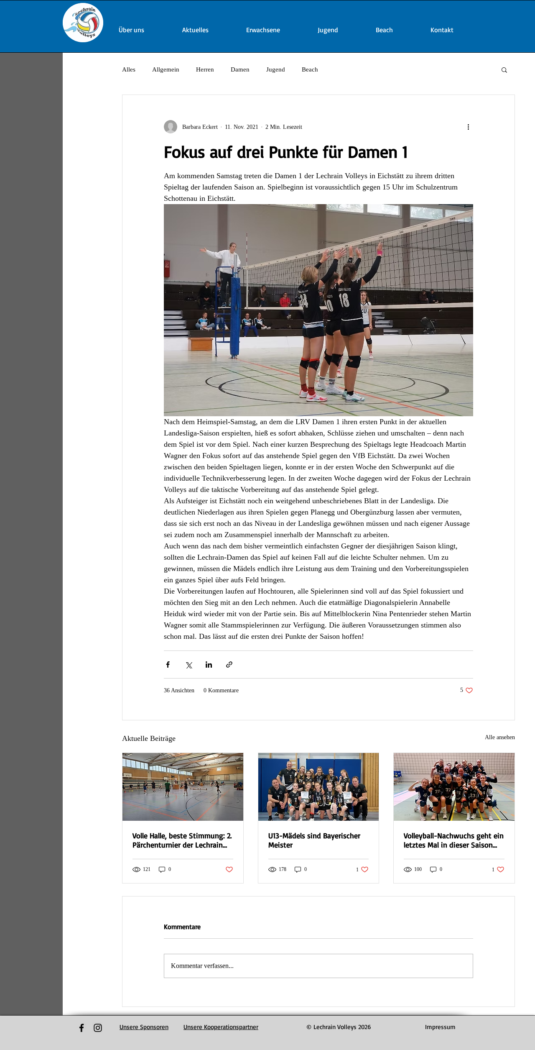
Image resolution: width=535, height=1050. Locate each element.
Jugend (275, 69)
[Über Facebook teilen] (168, 664)
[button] (504, 69)
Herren (205, 69)
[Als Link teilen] (229, 664)
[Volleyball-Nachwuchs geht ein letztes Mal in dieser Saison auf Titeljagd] (454, 787)
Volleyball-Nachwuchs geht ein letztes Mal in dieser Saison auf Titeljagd (454, 840)
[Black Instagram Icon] (97, 1027)
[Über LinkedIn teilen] (209, 664)
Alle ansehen (500, 737)
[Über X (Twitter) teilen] (188, 664)
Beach (310, 69)
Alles (128, 69)
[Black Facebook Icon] (81, 1027)
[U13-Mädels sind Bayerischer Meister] (318, 787)
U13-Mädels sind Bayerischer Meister (314, 840)
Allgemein (165, 69)
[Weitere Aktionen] (468, 127)
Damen (240, 69)
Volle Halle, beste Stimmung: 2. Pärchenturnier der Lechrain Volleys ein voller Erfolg (182, 840)
